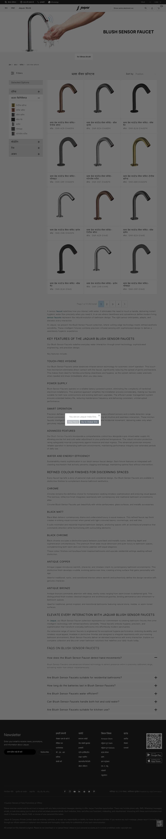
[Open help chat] (159, 823)
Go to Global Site (89, 422)
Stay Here (73, 422)
